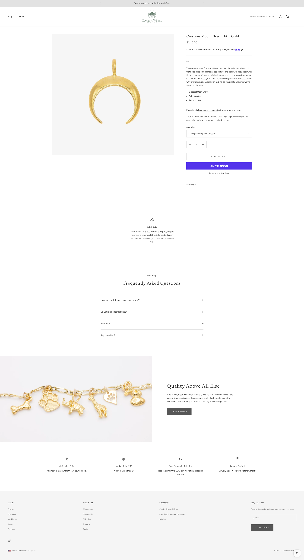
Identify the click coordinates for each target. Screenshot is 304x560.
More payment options (219, 173)
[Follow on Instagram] (9, 540)
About (22, 17)
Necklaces (12, 519)
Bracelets (12, 514)
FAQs (85, 529)
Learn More (179, 411)
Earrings (11, 529)
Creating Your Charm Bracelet (172, 514)
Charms (11, 509)
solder (192, 120)
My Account (88, 509)
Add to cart (219, 156)
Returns (86, 524)
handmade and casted (208, 110)
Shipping (87, 519)
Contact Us (88, 514)
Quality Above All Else (168, 509)
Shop (10, 17)
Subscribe (262, 527)
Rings (10, 524)
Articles (162, 519)
